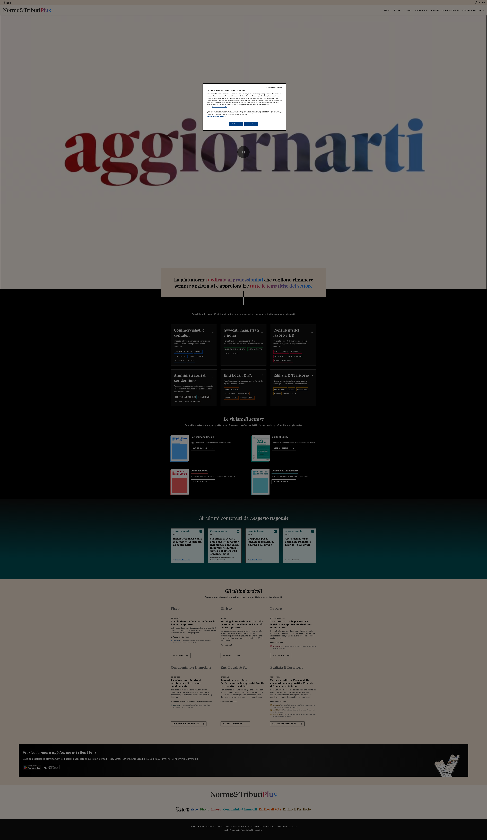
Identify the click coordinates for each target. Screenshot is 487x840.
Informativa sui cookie (219, 107)
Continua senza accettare (274, 87)
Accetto (251, 124)
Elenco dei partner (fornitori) (216, 116)
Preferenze (236, 124)
